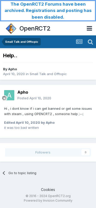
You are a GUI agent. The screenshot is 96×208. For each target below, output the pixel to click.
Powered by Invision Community (48, 200)
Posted (34, 98)
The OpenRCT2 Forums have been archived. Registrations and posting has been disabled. (48, 11)
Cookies (48, 189)
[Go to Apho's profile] (9, 95)
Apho (12, 69)
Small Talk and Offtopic (48, 74)
